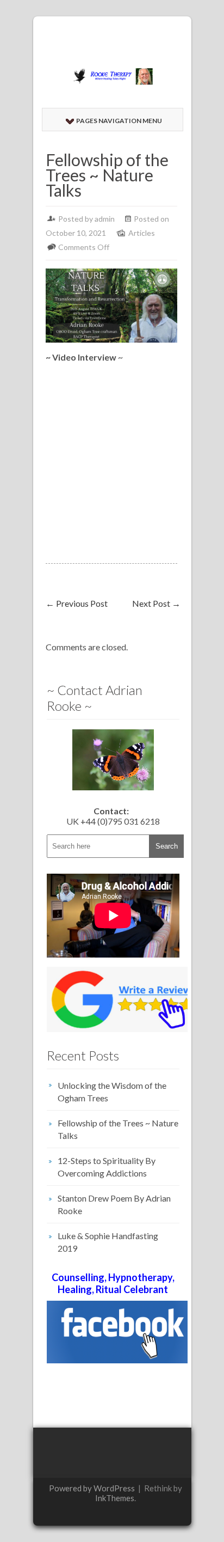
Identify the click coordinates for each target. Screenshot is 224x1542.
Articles (141, 232)
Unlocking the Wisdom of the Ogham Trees (112, 1091)
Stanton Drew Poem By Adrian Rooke (114, 1204)
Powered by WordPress (92, 1488)
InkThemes (114, 1498)
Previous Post (77, 603)
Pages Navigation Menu (119, 121)
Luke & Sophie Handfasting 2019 (108, 1241)
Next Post (156, 603)
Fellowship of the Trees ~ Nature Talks (118, 1129)
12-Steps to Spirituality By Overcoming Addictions (106, 1166)
